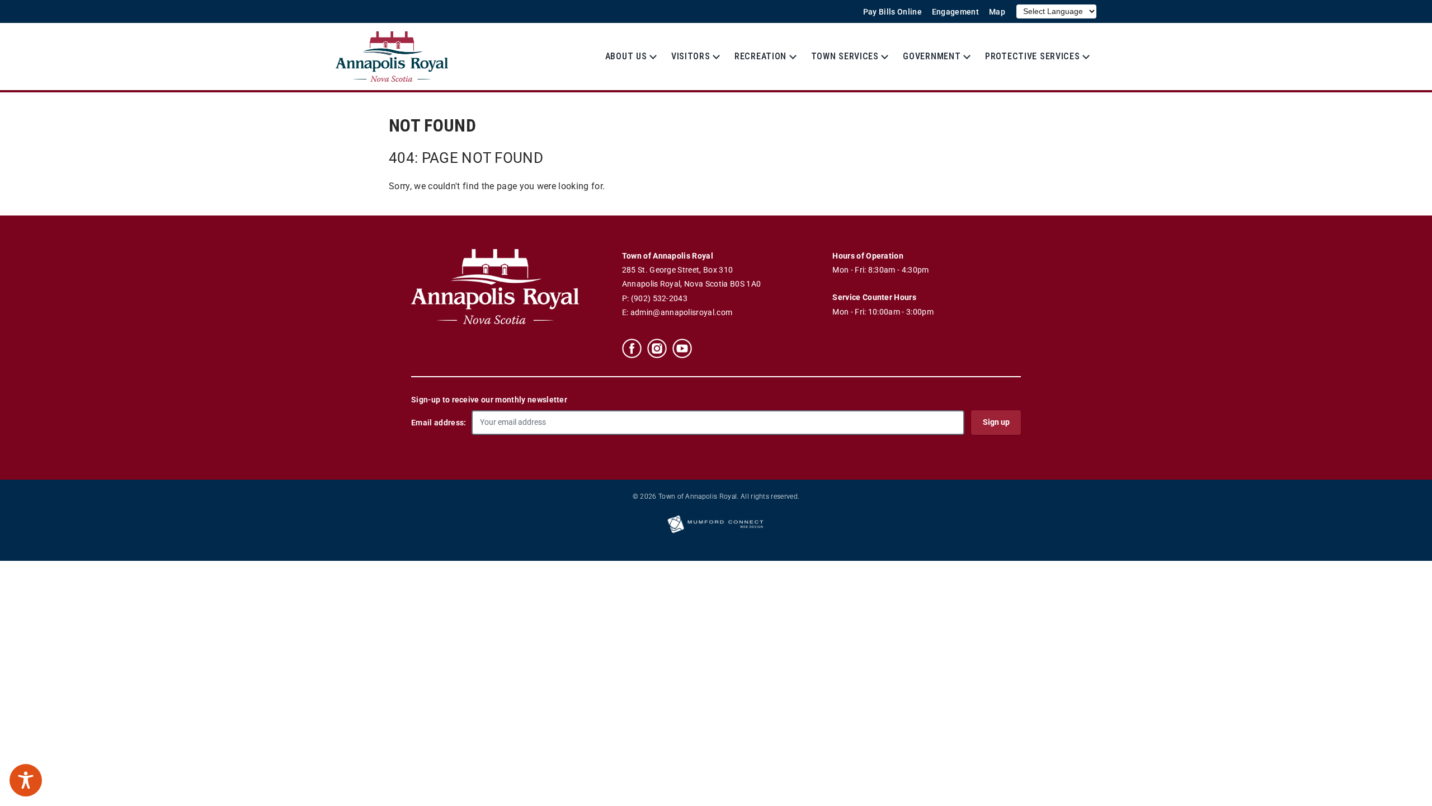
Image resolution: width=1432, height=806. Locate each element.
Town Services (845, 56)
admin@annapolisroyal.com (681, 312)
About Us (626, 56)
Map (997, 12)
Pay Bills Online (892, 12)
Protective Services (1032, 56)
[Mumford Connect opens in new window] (716, 532)
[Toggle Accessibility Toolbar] (25, 780)
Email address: (438, 422)
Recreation (760, 56)
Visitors (690, 56)
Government (931, 56)
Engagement (955, 12)
